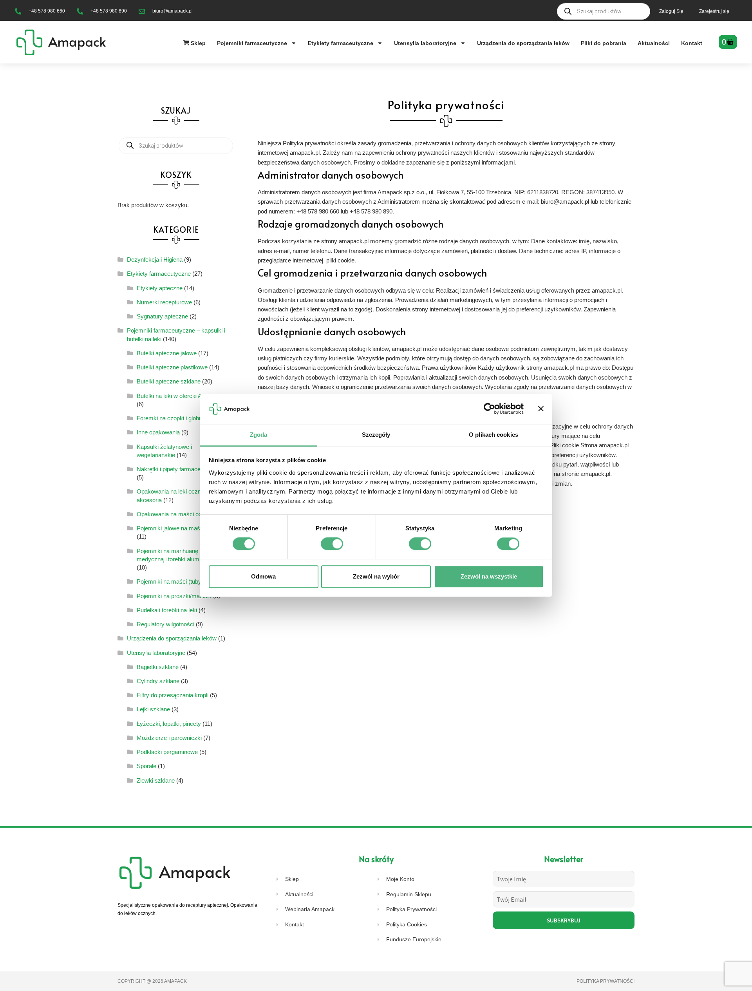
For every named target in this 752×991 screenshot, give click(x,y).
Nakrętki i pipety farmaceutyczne (179, 469)
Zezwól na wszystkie (489, 576)
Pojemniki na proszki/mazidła (174, 596)
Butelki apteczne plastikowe (172, 367)
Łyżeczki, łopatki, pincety (169, 723)
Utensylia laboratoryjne (425, 43)
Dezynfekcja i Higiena (155, 259)
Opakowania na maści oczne (174, 514)
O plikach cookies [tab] (493, 434)
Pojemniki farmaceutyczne (252, 43)
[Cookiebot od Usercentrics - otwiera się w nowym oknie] (489, 409)
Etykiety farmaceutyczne (340, 43)
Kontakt (691, 43)
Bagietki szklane (158, 667)
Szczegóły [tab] (376, 434)
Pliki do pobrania (603, 43)
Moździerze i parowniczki (169, 737)
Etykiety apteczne (160, 288)
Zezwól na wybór (376, 576)
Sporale (146, 766)
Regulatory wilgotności (165, 624)
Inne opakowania (158, 432)
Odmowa (263, 576)
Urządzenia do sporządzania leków (523, 43)
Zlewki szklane (156, 780)
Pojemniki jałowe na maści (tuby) (179, 528)
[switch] (332, 543)
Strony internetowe (222, 981)
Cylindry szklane (158, 681)
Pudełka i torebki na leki (167, 610)
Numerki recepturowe (164, 302)
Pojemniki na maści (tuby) (170, 581)
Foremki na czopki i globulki (172, 418)
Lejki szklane (153, 709)
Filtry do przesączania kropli (172, 695)
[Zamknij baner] (541, 409)
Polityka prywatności (605, 981)
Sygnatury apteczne (162, 316)
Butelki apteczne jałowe (167, 353)
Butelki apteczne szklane (169, 381)
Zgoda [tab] (259, 434)
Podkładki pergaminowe (167, 752)
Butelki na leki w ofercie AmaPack (180, 395)
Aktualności (654, 43)
